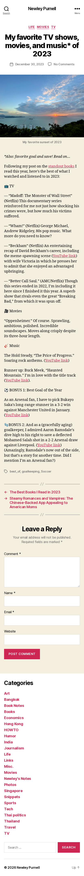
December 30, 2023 (29, 64)
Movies (43, 27)
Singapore (13, 791)
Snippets (12, 797)
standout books (61, 166)
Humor (10, 736)
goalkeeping (31, 471)
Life (32, 27)
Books (9, 712)
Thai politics (15, 815)
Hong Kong (13, 724)
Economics (14, 718)
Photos (10, 785)
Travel (9, 827)
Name (9, 593)
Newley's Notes (17, 778)
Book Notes (14, 705)
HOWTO (11, 730)
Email (9, 612)
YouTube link (64, 256)
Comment (12, 554)
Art (7, 693)
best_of (15, 471)
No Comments (64, 64)
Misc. (8, 766)
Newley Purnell (42, 8)
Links (8, 760)
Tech (8, 809)
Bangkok (11, 699)
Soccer (46, 471)
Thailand (12, 821)
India (8, 742)
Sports (10, 803)
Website (10, 631)
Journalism (14, 748)
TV (53, 27)
